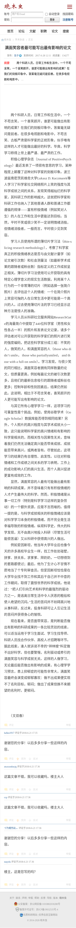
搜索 (66, 31)
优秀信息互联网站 (48, 915)
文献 (32, 31)
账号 (7, 14)
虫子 (16, 55)
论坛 (21, 31)
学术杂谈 (19, 39)
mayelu (7, 861)
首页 (10, 31)
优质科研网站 (30, 915)
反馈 (43, 898)
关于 (12, 898)
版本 (55, 898)
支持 (23, 758)
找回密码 (68, 14)
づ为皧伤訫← (11, 828)
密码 (7, 19)
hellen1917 (9, 733)
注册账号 (68, 19)
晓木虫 (13, 7)
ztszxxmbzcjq (10, 766)
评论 (11, 725)
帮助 (36, 898)
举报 (68, 725)
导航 (49, 898)
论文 (55, 31)
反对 (35, 758)
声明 (24, 898)
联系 (18, 898)
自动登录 (54, 14)
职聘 (44, 31)
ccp (5, 797)
